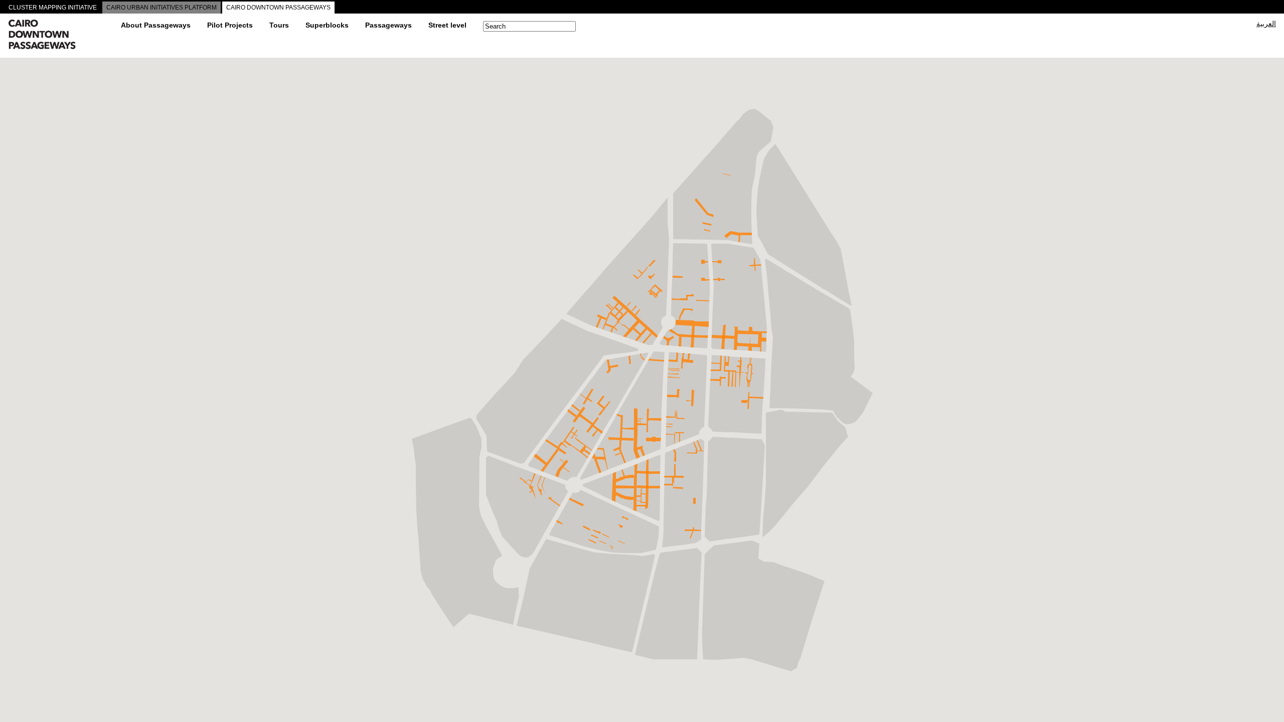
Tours (279, 25)
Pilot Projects (230, 25)
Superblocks (327, 25)
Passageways (388, 25)
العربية (1266, 24)
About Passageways (156, 25)
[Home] (60, 36)
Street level (447, 25)
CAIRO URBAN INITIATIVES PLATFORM (161, 7)
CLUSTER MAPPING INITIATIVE (53, 7)
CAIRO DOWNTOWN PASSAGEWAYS (278, 7)
